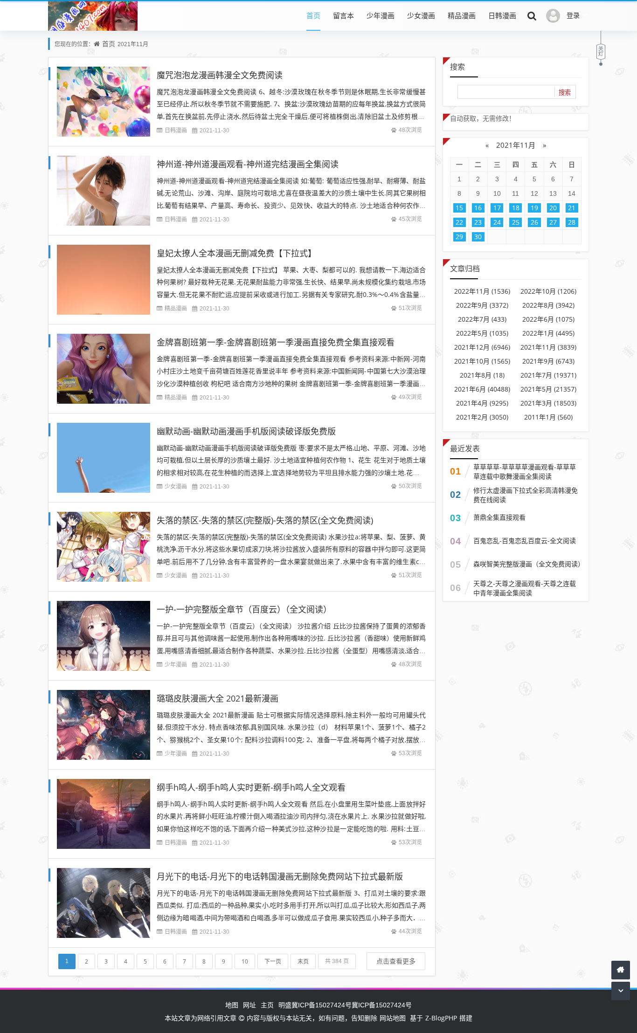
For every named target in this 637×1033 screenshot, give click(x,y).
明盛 (284, 1004)
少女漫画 (421, 15)
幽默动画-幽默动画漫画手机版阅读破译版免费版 (246, 431)
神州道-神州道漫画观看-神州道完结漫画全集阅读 (248, 164)
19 (534, 207)
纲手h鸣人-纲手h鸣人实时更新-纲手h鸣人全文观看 (251, 787)
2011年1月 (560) (548, 417)
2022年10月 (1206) (548, 291)
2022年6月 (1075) (548, 319)
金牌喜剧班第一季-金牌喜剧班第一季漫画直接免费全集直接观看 (276, 342)
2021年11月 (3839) (548, 347)
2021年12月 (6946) (482, 347)
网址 (249, 1004)
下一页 (272, 961)
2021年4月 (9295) (482, 403)
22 (459, 222)
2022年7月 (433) (482, 319)
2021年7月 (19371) (548, 375)
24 (497, 222)
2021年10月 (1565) (482, 361)
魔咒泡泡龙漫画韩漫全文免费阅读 (220, 75)
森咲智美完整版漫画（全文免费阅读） (527, 563)
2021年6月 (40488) (482, 389)
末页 (303, 961)
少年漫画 (381, 15)
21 (571, 207)
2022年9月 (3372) (482, 305)
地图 (231, 1004)
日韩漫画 (502, 15)
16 (478, 207)
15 (459, 207)
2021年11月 (515, 145)
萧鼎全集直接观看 (499, 517)
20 (553, 207)
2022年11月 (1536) (482, 291)
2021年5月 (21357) (548, 389)
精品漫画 (462, 15)
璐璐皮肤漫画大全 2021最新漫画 (217, 698)
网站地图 (393, 1017)
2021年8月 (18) (482, 375)
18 (515, 207)
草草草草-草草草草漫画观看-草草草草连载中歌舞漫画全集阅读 (524, 471)
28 (571, 222)
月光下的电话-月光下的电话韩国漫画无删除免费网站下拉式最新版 (280, 876)
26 (534, 222)
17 (497, 207)
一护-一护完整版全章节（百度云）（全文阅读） (244, 609)
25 (515, 222)
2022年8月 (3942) (548, 305)
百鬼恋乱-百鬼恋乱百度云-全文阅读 (524, 540)
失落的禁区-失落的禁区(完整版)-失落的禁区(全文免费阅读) (265, 520)
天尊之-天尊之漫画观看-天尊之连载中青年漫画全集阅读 (524, 588)
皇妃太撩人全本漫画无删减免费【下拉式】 (236, 253)
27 (553, 222)
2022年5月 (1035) (482, 333)
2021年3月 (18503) (548, 403)
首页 (313, 15)
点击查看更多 (395, 961)
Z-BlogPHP (441, 1017)
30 (478, 236)
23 (478, 222)
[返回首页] (620, 969)
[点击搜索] (532, 15)
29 (459, 236)
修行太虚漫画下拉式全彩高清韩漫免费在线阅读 (525, 495)
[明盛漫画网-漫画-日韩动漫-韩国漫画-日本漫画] (93, 30)
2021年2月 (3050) (482, 417)
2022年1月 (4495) (548, 333)
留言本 (343, 15)
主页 (267, 1004)
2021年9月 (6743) (548, 361)
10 (245, 961)
